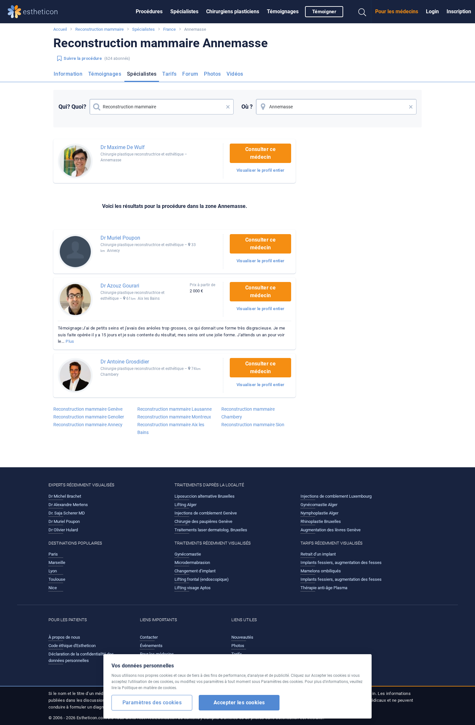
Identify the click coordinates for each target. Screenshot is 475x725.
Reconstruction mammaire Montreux (174, 416)
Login (432, 11)
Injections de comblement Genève (205, 513)
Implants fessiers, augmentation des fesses (341, 562)
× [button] (228, 107)
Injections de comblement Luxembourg (336, 496)
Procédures (149, 11)
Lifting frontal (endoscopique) (201, 579)
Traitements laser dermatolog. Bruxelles (210, 529)
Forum (190, 74)
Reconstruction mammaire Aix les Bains (170, 428)
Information (68, 74)
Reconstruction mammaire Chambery (248, 412)
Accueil (60, 29)
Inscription (459, 11)
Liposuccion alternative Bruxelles (204, 496)
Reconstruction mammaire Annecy (87, 424)
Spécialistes (184, 11)
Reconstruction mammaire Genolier (88, 416)
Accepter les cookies (239, 702)
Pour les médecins (396, 11)
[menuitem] (149, 11)
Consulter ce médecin (260, 153)
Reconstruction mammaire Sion (252, 424)
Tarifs (169, 74)
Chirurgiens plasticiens (232, 11)
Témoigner (324, 12)
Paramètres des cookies (152, 702)
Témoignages (283, 11)
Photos (212, 74)
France (169, 29)
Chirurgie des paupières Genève (203, 521)
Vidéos (235, 74)
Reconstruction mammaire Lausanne (174, 409)
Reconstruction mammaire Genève (87, 409)
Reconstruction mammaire (99, 29)
